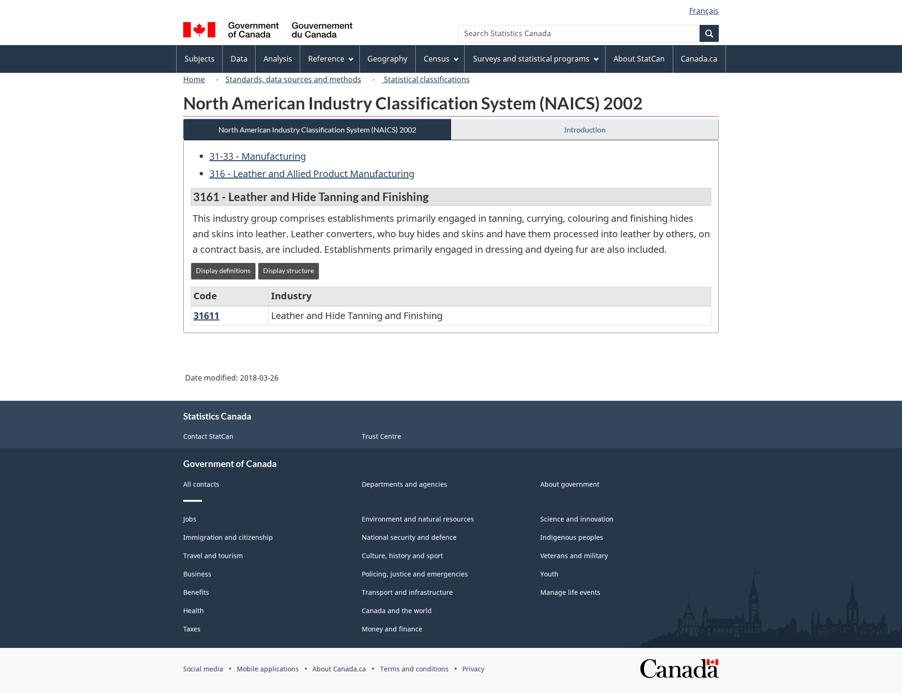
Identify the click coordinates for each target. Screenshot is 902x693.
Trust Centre (381, 436)
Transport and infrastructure (407, 592)
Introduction (585, 129)
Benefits (196, 592)
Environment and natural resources (418, 518)
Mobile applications (268, 668)
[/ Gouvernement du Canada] (267, 31)
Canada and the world (397, 610)
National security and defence (409, 537)
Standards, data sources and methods (293, 79)
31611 (206, 315)
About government (569, 484)
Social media (203, 668)
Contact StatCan (208, 436)
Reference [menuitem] (326, 59)
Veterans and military (574, 555)
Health (193, 610)
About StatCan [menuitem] (639, 59)
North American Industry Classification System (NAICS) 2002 (317, 129)
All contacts (201, 484)
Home (194, 79)
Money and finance (392, 628)
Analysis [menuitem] (278, 59)
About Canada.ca (339, 668)
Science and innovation (577, 518)
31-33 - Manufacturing (258, 156)
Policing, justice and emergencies (415, 573)
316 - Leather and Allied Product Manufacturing (312, 173)
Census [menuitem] (437, 59)
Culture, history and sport (402, 555)
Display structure (288, 270)
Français (704, 11)
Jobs (189, 518)
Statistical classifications (426, 79)
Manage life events (570, 592)
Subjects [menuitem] (200, 59)
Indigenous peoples (571, 537)
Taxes (192, 628)
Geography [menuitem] (387, 59)
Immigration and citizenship (228, 537)
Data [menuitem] (239, 59)
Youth (549, 573)
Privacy (473, 668)
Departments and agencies (404, 484)
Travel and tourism (213, 555)
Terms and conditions (414, 668)
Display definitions (223, 270)
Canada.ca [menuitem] (699, 59)
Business (197, 573)
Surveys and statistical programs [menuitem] (531, 59)
